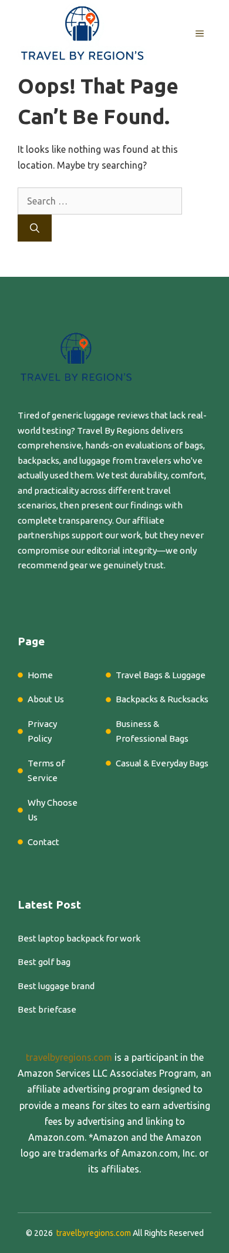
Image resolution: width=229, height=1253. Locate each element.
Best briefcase (47, 1009)
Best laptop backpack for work (79, 938)
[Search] (35, 228)
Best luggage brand (56, 986)
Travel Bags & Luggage (161, 675)
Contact (43, 842)
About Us (46, 699)
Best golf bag (44, 962)
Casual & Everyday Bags (162, 763)
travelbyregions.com (69, 1057)
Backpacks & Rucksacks (162, 699)
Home (40, 675)
